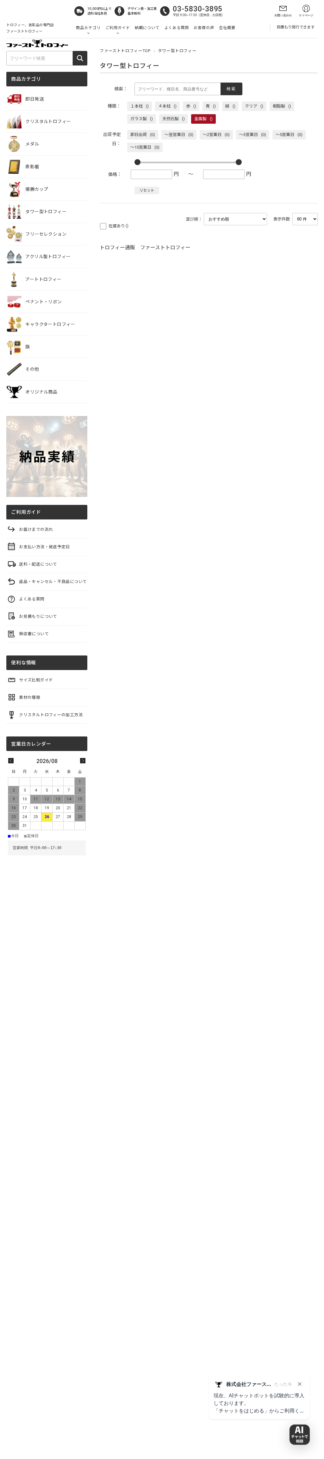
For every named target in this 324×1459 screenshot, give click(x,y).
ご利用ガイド (117, 28)
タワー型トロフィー (45, 211)
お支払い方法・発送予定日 (44, 546)
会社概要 (227, 28)
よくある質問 (176, 28)
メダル (32, 143)
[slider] (137, 162)
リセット (146, 190)
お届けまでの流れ (36, 529)
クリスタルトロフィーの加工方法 (51, 714)
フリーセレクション (45, 234)
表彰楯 (32, 166)
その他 (32, 369)
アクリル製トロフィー (48, 256)
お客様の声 (204, 28)
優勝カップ (36, 189)
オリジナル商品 (41, 391)
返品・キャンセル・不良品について (53, 581)
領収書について (34, 633)
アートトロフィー (43, 279)
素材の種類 (29, 697)
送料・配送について (38, 564)
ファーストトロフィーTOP (125, 50)
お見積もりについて (38, 616)
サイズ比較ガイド (36, 680)
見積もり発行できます (296, 27)
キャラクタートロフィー (50, 324)
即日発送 (34, 99)
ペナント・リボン (43, 301)
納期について (147, 28)
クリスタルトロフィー (48, 121)
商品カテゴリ (88, 28)
